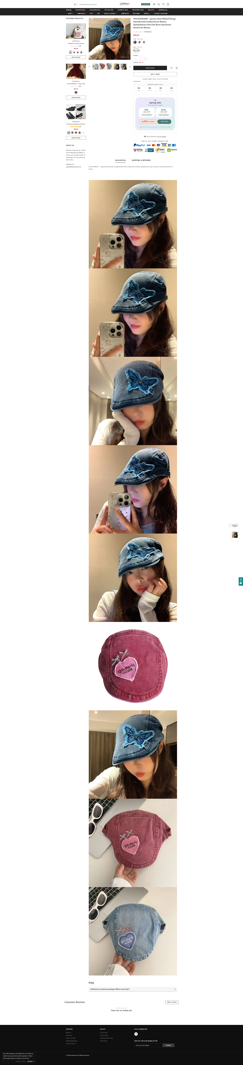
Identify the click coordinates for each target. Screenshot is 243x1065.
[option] (110, 39)
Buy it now (155, 74)
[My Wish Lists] (163, 5)
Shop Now (164, 121)
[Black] (77, 52)
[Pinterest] (136, 1034)
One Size (136, 50)
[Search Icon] (159, 4)
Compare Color (125, 57)
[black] (68, 132)
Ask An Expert (161, 136)
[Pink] (72, 132)
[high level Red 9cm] (79, 132)
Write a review (172, 1002)
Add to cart (76, 57)
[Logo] (124, 4)
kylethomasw (76, 41)
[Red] (76, 132)
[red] (81, 52)
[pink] (70, 52)
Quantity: (135, 55)
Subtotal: (135, 62)
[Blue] (74, 52)
